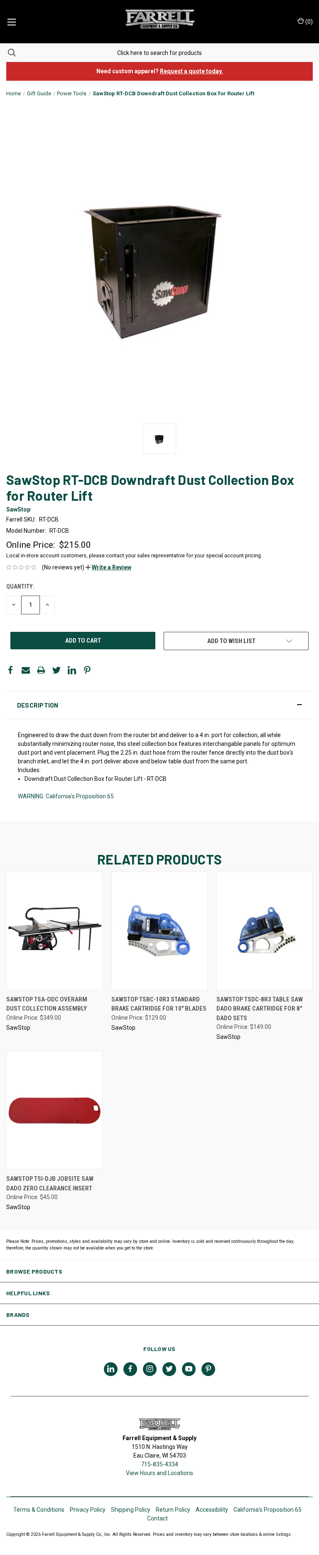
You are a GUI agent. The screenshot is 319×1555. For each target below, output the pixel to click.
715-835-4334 (159, 1464)
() (308, 21)
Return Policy (173, 1509)
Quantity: (20, 586)
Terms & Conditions (38, 1509)
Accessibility (212, 1509)
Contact (157, 1518)
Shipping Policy (130, 1509)
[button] (108, 567)
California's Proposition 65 (267, 1509)
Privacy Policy (88, 1509)
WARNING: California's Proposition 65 (66, 796)
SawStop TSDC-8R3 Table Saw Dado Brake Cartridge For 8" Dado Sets (259, 1009)
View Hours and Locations (159, 1473)
